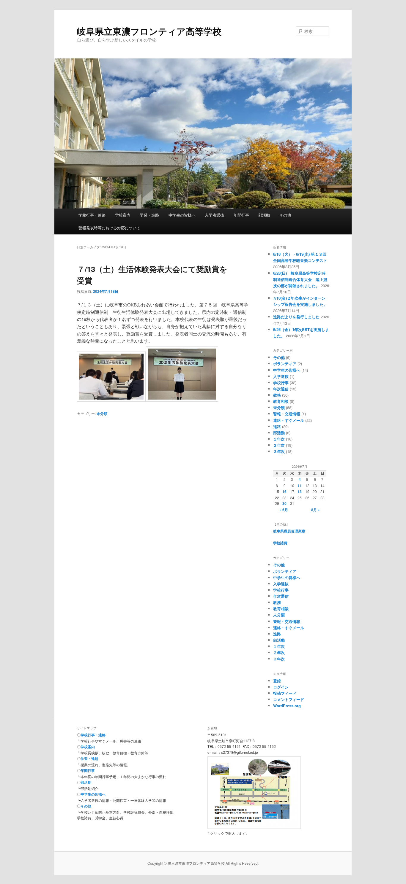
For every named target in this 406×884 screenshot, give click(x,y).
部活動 (264, 215)
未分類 (102, 413)
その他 (285, 215)
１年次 (279, 439)
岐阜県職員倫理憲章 (289, 531)
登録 (277, 680)
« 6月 (283, 509)
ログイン (281, 687)
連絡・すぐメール (288, 420)
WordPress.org (287, 705)
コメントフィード (288, 699)
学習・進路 (149, 215)
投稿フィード (284, 693)
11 (300, 485)
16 (284, 491)
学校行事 (281, 382)
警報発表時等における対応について (109, 227)
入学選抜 (281, 376)
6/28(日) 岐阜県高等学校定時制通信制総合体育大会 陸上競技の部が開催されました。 (300, 279)
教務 (277, 395)
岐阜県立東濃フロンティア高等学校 (149, 31)
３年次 (279, 451)
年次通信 (281, 389)
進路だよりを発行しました (296, 316)
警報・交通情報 (286, 413)
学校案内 (122, 215)
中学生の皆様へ (182, 215)
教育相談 (281, 401)
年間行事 (241, 215)
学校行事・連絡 (92, 215)
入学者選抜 (214, 215)
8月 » (315, 509)
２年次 (279, 445)
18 (300, 491)
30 (284, 503)
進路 (277, 426)
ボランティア (284, 363)
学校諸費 (280, 543)
